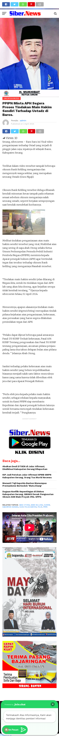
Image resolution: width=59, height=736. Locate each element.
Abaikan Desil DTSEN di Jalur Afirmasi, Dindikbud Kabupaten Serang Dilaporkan (24, 467)
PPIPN (45, 507)
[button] (53, 704)
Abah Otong (24, 505)
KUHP (21, 507)
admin (23, 120)
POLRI (40, 507)
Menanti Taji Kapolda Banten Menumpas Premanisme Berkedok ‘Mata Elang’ (24, 484)
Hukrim (47, 505)
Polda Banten (30, 507)
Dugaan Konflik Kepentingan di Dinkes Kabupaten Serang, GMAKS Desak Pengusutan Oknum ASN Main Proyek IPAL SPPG (27, 494)
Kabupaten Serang (10, 507)
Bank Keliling (37, 505)
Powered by (9, 705)
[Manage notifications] (6, 729)
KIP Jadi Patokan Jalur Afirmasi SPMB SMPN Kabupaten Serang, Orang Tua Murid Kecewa (27, 476)
